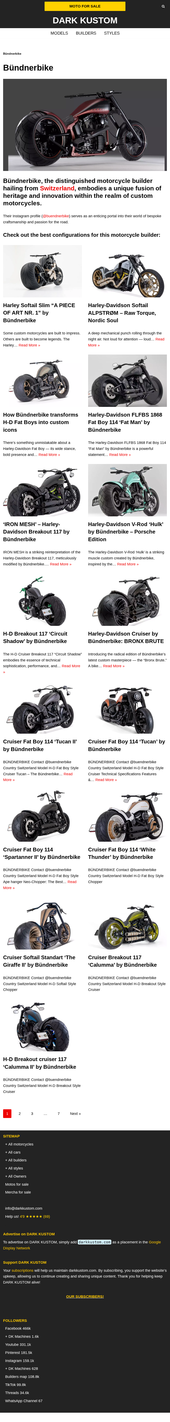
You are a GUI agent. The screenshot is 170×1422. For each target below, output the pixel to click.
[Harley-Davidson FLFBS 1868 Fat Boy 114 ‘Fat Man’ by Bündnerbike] (127, 381)
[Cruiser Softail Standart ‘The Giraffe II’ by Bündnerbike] (42, 923)
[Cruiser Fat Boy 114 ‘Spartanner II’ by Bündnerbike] (42, 815)
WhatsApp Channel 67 (23, 1401)
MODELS (59, 33)
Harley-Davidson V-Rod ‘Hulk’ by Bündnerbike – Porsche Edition (125, 531)
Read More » (29, 345)
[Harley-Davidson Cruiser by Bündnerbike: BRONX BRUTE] (127, 599)
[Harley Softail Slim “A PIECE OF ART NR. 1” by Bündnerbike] (42, 271)
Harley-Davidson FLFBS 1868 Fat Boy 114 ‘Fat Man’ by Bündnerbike (125, 422)
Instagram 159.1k (19, 1361)
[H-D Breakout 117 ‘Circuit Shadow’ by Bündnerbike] (42, 599)
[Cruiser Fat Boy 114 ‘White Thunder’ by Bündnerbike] (127, 815)
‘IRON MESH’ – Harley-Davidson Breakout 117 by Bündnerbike (36, 531)
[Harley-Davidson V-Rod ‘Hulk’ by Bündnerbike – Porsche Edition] (127, 490)
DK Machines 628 (23, 1369)
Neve (64, 1417)
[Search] (163, 6)
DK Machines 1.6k (23, 1336)
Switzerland (57, 188)
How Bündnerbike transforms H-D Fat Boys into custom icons (40, 422)
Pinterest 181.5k (18, 1353)
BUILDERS (86, 33)
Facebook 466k (18, 1328)
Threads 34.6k (17, 1393)
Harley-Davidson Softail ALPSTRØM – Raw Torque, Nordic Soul (122, 312)
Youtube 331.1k (18, 1345)
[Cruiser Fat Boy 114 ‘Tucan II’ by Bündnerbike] (42, 707)
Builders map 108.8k (22, 1377)
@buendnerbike (56, 216)
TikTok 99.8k (15, 1385)
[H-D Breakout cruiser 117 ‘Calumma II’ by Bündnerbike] (42, 1025)
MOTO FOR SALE (85, 6)
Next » (75, 1114)
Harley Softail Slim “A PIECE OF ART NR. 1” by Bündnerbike (39, 312)
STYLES (112, 33)
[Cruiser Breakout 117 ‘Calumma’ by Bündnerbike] (127, 923)
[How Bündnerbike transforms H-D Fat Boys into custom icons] (42, 381)
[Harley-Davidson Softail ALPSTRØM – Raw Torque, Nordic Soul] (127, 271)
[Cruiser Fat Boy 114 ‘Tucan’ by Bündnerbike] (127, 707)
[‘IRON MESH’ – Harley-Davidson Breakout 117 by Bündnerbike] (42, 490)
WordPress (101, 1417)
